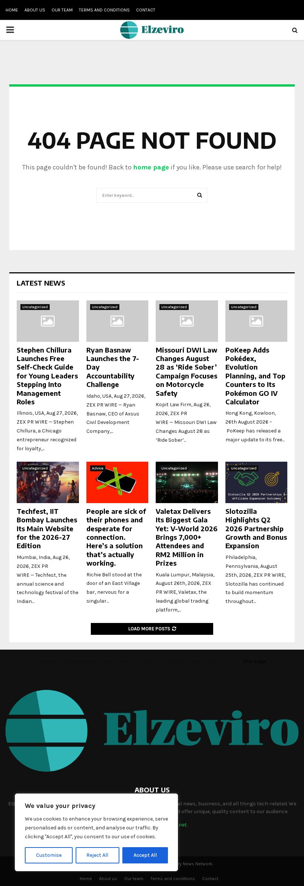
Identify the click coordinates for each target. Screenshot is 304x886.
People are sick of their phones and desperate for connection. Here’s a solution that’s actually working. (116, 537)
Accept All (145, 855)
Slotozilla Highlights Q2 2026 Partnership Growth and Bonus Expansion (256, 528)
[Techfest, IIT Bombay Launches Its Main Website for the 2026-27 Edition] (48, 482)
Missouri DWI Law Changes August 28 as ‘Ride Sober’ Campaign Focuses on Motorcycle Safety (186, 371)
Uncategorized (35, 307)
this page (254, 661)
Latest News (41, 283)
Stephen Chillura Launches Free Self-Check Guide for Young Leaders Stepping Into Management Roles (47, 376)
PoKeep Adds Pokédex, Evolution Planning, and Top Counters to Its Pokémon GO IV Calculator (255, 376)
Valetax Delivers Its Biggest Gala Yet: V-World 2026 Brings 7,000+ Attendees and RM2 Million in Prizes (187, 537)
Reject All (97, 855)
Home (12, 10)
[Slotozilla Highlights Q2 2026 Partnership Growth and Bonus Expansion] (256, 482)
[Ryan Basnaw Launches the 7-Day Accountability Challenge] (117, 321)
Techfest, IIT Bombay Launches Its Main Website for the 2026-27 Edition (47, 528)
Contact (145, 10)
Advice (97, 468)
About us (34, 10)
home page (151, 167)
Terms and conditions (104, 10)
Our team (62, 10)
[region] (96, 832)
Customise (49, 855)
